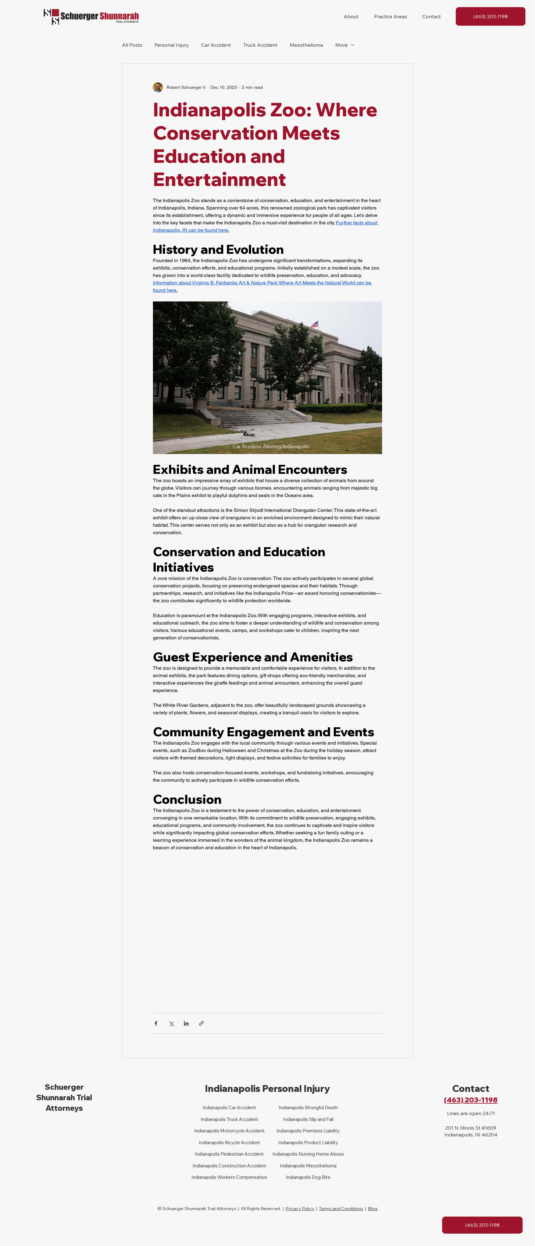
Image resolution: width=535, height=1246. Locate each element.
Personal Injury (171, 45)
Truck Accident (260, 45)
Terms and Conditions (341, 1208)
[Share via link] (201, 1023)
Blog (372, 1208)
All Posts (132, 45)
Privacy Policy (299, 1208)
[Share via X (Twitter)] (171, 1023)
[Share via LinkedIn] (186, 1023)
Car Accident (216, 45)
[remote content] (267, 929)
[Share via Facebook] (156, 1023)
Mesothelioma (306, 45)
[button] (351, 16)
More (341, 45)
